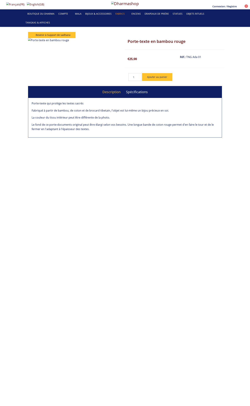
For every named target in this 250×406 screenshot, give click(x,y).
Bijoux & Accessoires (98, 13)
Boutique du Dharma (40, 13)
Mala (78, 13)
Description (111, 92)
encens (136, 13)
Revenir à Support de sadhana (52, 35)
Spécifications (137, 92)
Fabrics (120, 13)
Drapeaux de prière (157, 13)
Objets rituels (195, 13)
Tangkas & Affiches (38, 22)
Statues (177, 13)
